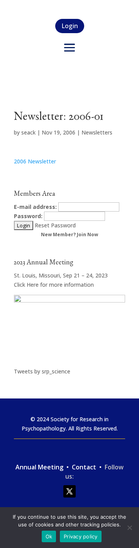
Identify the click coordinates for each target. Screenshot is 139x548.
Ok (49, 536)
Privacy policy (81, 536)
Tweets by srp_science (42, 371)
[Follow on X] (69, 491)
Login (69, 26)
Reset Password (55, 225)
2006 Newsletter (35, 161)
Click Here (26, 284)
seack (28, 132)
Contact (85, 467)
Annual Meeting (40, 467)
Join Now (87, 234)
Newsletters (96, 132)
